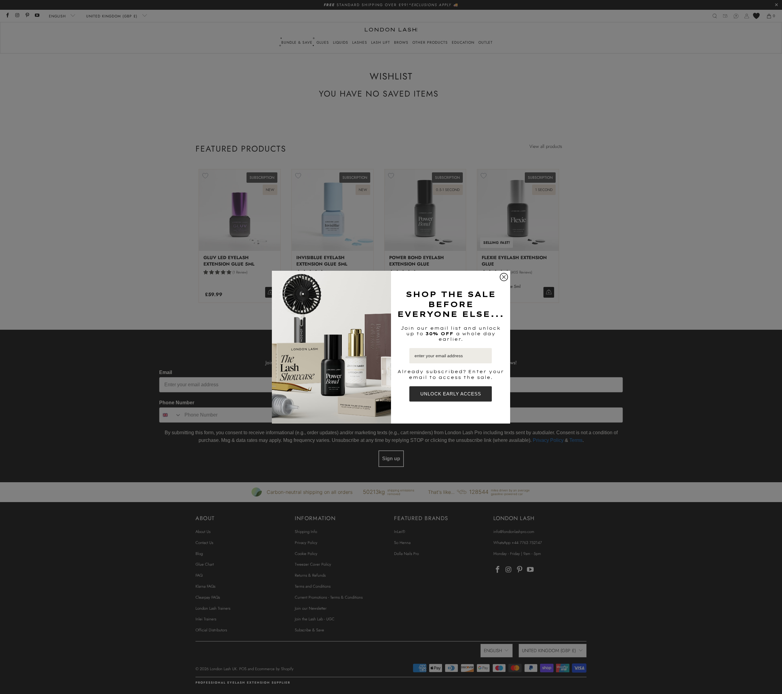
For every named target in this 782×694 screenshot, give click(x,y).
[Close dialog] (504, 277)
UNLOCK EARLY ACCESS (450, 393)
